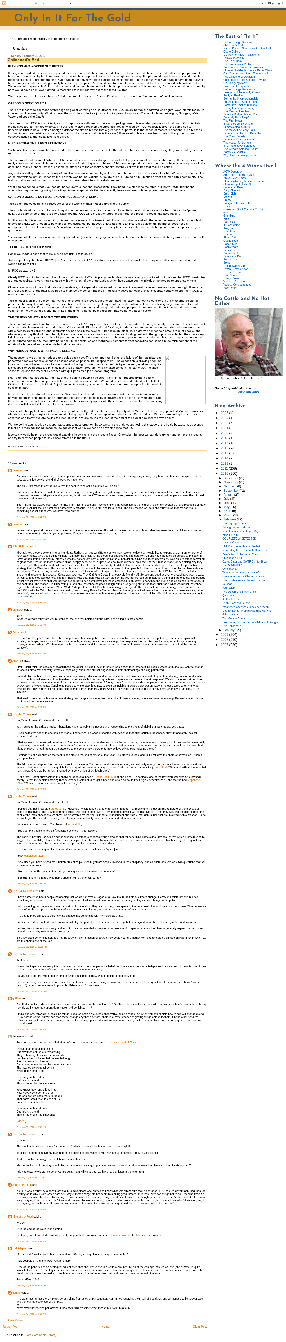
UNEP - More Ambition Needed (241, 546)
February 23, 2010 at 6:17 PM (31, 1285)
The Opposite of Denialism (239, 76)
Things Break (231, 278)
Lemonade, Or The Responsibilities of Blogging (250, 622)
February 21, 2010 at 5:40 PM (31, 653)
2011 (225, 468)
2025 (225, 413)
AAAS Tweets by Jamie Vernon (241, 554)
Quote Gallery (231, 51)
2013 (225, 463)
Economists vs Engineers (239, 139)
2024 (225, 418)
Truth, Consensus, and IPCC (239, 603)
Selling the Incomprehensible (240, 98)
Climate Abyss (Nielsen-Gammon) (243, 181)
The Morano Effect (233, 618)
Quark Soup (230, 240)
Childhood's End (23, 60)
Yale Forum (230, 287)
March (228, 515)
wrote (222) (74, 824)
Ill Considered (231, 225)
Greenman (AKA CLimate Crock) (243, 209)
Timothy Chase (21, 714)
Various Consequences (237, 284)
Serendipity (230, 259)
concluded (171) (106, 776)
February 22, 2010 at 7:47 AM (31, 1127)
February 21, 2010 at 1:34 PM (31, 517)
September (232, 490)
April (227, 511)
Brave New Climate (235, 177)
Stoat (226, 262)
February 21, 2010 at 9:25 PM (31, 789)
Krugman (228, 228)
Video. (21, 1121)
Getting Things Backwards (239, 42)
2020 (225, 433)
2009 (225, 635)
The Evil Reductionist (25, 890)
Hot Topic (229, 221)
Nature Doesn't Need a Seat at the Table (247, 48)
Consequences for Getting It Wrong (244, 79)
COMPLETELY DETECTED (239, 538)
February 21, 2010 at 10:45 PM (32, 991)
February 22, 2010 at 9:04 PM (31, 1241)
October (230, 486)
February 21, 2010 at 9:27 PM (31, 884)
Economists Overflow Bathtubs (242, 133)
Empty (227, 199)
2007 (225, 645)
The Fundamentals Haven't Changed (244, 580)
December (231, 478)
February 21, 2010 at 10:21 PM (32, 947)
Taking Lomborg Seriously (239, 108)
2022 (225, 423)
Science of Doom (233, 256)
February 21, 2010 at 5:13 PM (31, 625)
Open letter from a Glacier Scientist (243, 576)
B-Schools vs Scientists (238, 123)
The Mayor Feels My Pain (239, 130)
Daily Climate (231, 190)
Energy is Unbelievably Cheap (241, 92)
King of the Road (22, 1216)
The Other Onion (233, 275)
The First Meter (232, 120)
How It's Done (230, 534)
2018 (225, 438)
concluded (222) (34, 855)
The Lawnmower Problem (238, 64)
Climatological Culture (236, 126)
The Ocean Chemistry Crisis (239, 591)
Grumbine (229, 215)
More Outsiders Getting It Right (241, 531)
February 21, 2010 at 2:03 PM (31, 602)
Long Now (229, 231)
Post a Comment (16, 1320)
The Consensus (231, 626)
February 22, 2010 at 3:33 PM (31, 1209)
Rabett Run (230, 243)
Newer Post (10, 1326)
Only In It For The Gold (72, 18)
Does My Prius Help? (236, 117)
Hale (226, 218)
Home (106, 1326)
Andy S (16, 660)
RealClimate (230, 247)
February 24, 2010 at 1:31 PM (31, 1314)
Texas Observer (233, 272)
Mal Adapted (19, 1248)
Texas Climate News (235, 268)
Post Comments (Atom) (40, 1335)
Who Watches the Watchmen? (240, 572)
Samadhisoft (231, 253)
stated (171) (58, 808)
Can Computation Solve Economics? (245, 73)
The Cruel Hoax (232, 61)
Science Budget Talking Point (241, 114)
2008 (225, 640)
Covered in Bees (233, 187)
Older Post (200, 1326)
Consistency (229, 568)
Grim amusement (232, 614)
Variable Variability (234, 281)
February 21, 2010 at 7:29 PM (31, 707)
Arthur (16, 632)
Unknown (17, 470)
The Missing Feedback (237, 111)
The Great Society (234, 136)
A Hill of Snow (230, 599)
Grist (226, 212)
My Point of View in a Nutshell (241, 54)
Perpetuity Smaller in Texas (240, 104)
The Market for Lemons (237, 142)
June (227, 503)
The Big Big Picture (234, 523)
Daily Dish (229, 193)
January (230, 630)
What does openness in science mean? (246, 607)
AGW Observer (232, 171)
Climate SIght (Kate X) (237, 184)
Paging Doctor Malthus (236, 527)
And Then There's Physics (239, 174)
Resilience (229, 250)
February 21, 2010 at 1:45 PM (31, 539)
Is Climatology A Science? (239, 145)
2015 (225, 453)
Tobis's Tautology (233, 57)
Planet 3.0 (229, 237)
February (230, 519)
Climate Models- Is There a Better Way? (247, 70)
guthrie (16, 998)
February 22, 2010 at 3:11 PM (31, 1178)
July (227, 498)
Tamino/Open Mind (234, 265)
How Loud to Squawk (236, 86)
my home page (248, 391)
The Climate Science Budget (240, 148)
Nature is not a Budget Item (240, 101)
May (227, 507)
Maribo (227, 234)
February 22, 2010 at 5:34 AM (31, 1029)
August (229, 494)
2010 (225, 474)
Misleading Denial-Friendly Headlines (244, 550)
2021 (225, 428)
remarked (161, 767)
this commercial (120, 1235)
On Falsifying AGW (235, 83)
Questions (228, 595)
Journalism (229, 587)
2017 (225, 443)
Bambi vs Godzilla (234, 152)
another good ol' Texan (123, 1042)
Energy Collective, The (237, 203)
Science (227, 584)
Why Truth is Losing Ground (240, 155)
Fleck (226, 206)
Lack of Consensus (234, 542)
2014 (225, 458)
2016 (225, 448)
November (231, 482)
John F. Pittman (22, 546)
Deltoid (227, 196)
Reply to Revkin (233, 95)
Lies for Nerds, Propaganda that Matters (246, 610)
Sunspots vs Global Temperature (243, 67)
